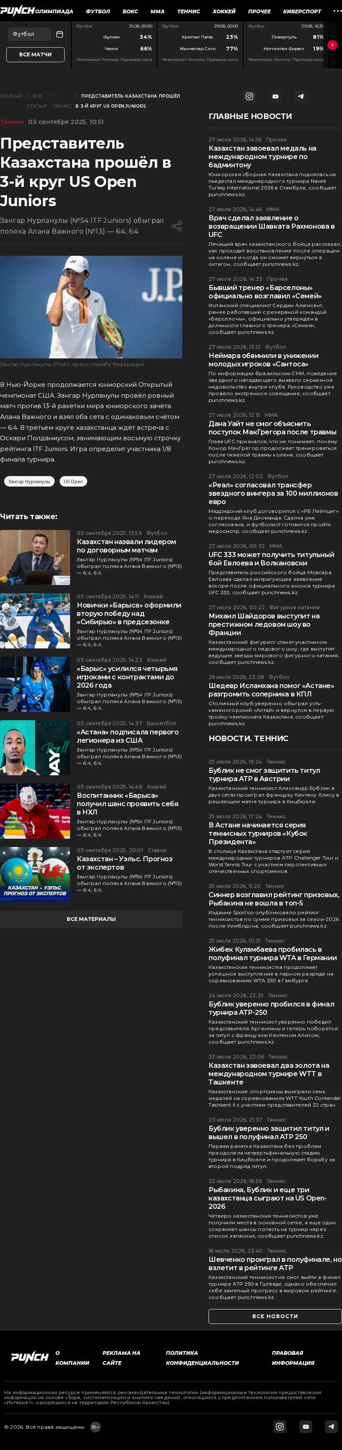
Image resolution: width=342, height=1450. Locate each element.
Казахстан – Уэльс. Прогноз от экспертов (125, 863)
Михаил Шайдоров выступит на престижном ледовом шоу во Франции (264, 624)
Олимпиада (54, 11)
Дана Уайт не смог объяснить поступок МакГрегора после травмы (272, 428)
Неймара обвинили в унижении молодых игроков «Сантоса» (263, 360)
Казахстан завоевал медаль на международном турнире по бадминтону (263, 156)
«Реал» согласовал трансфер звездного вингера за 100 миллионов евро (273, 493)
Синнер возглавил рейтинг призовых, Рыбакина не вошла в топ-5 (274, 899)
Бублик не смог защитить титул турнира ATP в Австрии (264, 775)
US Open (73, 481)
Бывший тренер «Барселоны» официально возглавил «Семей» (265, 292)
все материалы (91, 919)
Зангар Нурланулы (29, 481)
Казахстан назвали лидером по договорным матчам (126, 546)
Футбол (98, 11)
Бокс (130, 11)
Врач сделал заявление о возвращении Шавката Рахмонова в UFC (272, 226)
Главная (11, 96)
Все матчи (35, 54)
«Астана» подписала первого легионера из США (128, 736)
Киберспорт (302, 11)
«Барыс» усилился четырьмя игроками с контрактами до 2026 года (127, 677)
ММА (158, 11)
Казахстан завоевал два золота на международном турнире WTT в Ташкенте (269, 1074)
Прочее (259, 11)
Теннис (188, 11)
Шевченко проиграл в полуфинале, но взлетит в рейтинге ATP (275, 1264)
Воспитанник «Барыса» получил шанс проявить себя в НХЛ (128, 804)
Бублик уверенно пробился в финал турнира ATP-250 (271, 1008)
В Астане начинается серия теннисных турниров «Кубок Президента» (258, 833)
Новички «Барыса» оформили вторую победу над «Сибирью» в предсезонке (129, 613)
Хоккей (224, 11)
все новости (275, 1316)
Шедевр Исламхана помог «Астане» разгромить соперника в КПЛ (271, 690)
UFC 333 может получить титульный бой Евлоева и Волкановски (271, 559)
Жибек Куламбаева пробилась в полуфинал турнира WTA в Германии (273, 954)
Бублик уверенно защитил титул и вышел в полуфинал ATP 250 (269, 1133)
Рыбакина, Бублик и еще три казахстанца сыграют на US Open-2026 (268, 1198)
